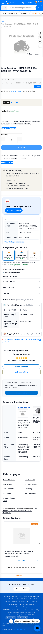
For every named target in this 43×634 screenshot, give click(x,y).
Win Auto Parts (16, 91)
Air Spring (28, 489)
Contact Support (8, 128)
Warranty (21, 293)
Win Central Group (21, 607)
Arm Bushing (8, 484)
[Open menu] (3, 3)
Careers (21, 604)
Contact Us (34, 601)
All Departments (9, 596)
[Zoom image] (40, 41)
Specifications (21, 287)
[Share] (40, 33)
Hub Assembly (8, 489)
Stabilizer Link (30, 479)
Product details (21, 281)
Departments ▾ (11, 13)
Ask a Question (21, 393)
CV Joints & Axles (31, 484)
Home (3, 22)
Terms (10, 629)
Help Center (24, 599)
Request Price (7, 162)
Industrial (36, 596)
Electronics (15, 599)
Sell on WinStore (30, 604)
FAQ (28, 601)
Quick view (21, 560)
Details (17, 272)
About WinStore (12, 604)
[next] (39, 543)
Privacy (5, 629)
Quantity (4, 135)
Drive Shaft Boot (31, 493)
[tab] (9, 255)
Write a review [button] (21, 366)
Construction (28, 596)
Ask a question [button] (21, 372)
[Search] (39, 7)
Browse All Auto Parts (9, 499)
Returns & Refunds (12, 601)
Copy (37, 86)
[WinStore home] (12, 2)
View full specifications (14, 242)
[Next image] (40, 46)
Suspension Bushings (25, 509)
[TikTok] (24, 629)
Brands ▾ (24, 13)
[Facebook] (14, 629)
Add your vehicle (14, 210)
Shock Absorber (9, 479)
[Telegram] (18, 629)
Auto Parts (12, 509)
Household (7, 599)
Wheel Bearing (8, 493)
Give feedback (21, 589)
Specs (6, 219)
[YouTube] (21, 629)
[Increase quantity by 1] (20, 139)
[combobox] (24, 8)
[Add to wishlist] (40, 37)
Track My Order (35, 599)
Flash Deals (35, 13)
